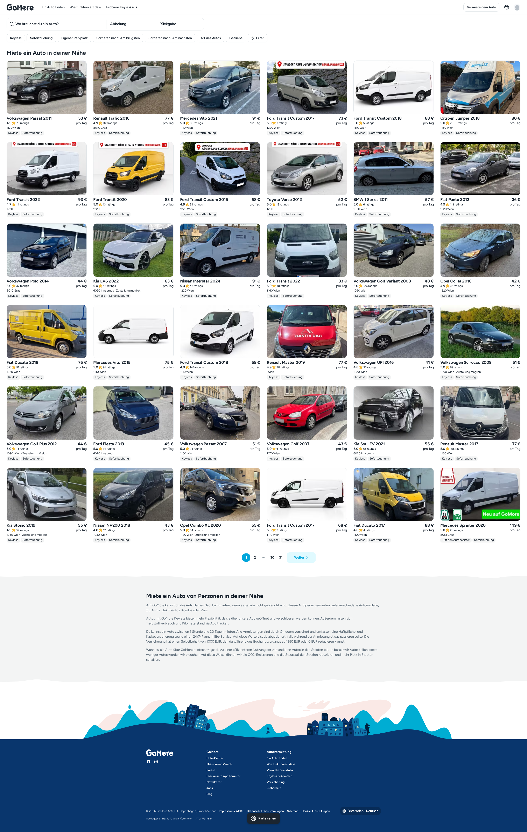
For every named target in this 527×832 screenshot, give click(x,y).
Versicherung (275, 782)
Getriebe (236, 38)
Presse (210, 770)
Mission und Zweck (219, 764)
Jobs (209, 788)
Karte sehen (267, 818)
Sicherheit (274, 788)
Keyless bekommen (279, 776)
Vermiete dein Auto (481, 7)
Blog (209, 794)
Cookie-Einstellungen (316, 811)
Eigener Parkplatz (74, 38)
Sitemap (292, 811)
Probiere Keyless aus (121, 7)
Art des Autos (211, 38)
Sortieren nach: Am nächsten (170, 38)
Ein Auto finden (53, 7)
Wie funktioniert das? (85, 7)
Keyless (15, 38)
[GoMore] (20, 7)
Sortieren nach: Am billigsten (118, 38)
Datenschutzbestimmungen (265, 811)
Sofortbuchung (41, 38)
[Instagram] (156, 761)
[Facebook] (148, 761)
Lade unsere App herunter (223, 776)
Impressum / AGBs (231, 811)
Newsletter (214, 782)
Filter (260, 38)
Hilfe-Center (214, 758)
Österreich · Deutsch (362, 811)
